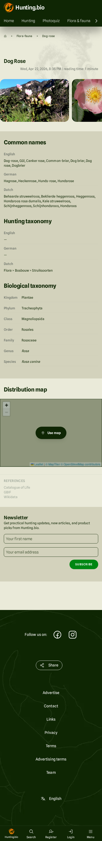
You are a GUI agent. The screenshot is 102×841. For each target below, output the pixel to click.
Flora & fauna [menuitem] (78, 21)
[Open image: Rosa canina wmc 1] (34, 100)
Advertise (51, 692)
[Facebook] (57, 635)
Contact (51, 706)
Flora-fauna (24, 36)
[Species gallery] (51, 101)
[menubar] (51, 21)
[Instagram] (72, 635)
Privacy (51, 732)
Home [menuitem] (9, 21)
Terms (51, 746)
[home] (5, 36)
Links (51, 719)
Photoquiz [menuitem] (51, 21)
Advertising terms (51, 759)
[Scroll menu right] (96, 21)
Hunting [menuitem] (28, 21)
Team (51, 772)
